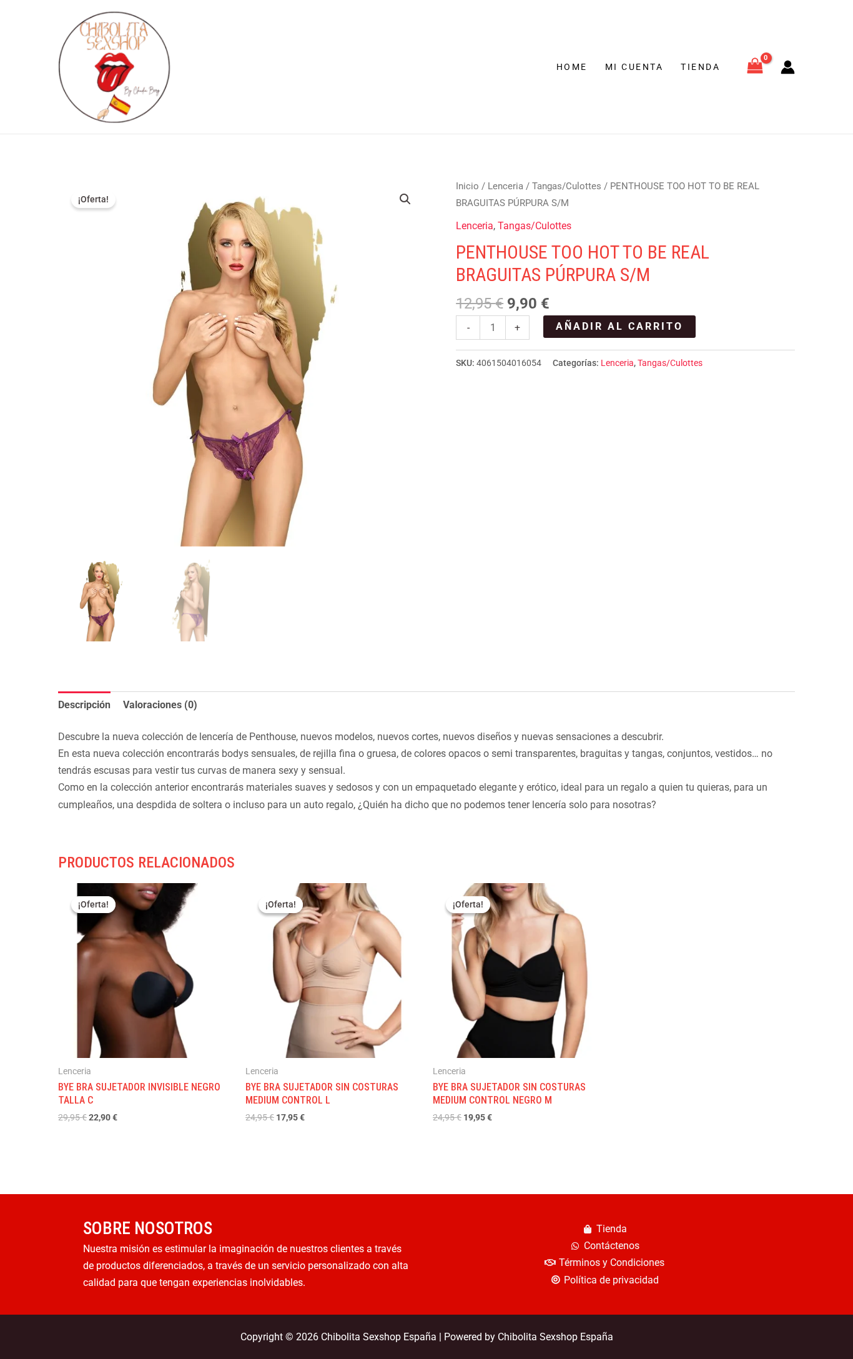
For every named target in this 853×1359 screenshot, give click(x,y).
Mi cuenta (634, 67)
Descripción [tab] (84, 705)
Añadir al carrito (619, 326)
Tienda (700, 67)
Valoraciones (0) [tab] (160, 705)
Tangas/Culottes (566, 186)
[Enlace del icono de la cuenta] (788, 67)
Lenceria (505, 186)
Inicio (467, 186)
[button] (405, 199)
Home (572, 67)
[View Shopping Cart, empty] (754, 67)
